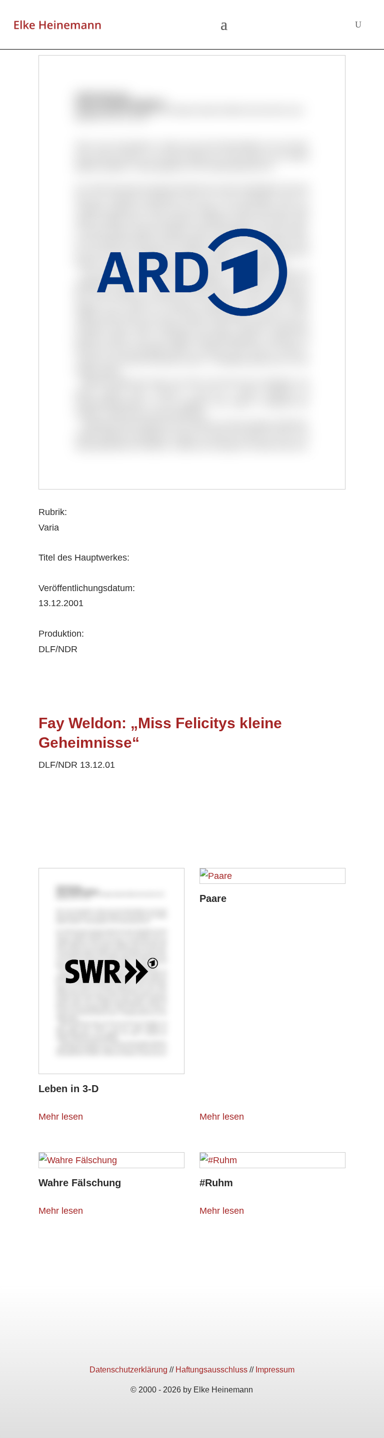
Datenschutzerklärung (129, 1369)
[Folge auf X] (192, 1342)
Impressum (275, 1369)
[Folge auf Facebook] (156, 1342)
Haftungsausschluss (212, 1369)
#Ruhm (216, 1182)
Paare (213, 898)
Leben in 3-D (68, 1088)
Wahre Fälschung (79, 1182)
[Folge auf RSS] (228, 1342)
